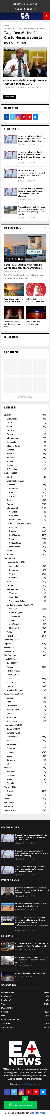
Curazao (10, 450)
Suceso (7, 768)
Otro (9, 764)
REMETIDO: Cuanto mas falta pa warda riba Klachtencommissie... (23, 266)
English (7, 473)
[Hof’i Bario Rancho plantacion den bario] (36, 289)
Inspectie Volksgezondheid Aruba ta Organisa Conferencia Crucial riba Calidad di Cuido (31, 139)
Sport (9, 582)
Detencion (11, 775)
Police (9, 551)
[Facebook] (7, 1092)
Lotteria (10, 686)
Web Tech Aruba (37, 1113)
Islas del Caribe (13, 446)
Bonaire (10, 454)
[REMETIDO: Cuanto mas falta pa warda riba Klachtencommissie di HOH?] (25, 248)
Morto (6, 787)
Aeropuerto (12, 721)
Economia (11, 682)
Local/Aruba (12, 419)
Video (6, 799)
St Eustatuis (9, 648)
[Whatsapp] (25, 1099)
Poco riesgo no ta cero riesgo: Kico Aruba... (13, 300)
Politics (10, 554)
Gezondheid (14, 566)
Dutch (6, 558)
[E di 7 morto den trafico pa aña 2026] (36, 312)
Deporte (10, 430)
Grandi (10, 791)
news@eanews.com (30, 1084)
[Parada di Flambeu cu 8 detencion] (7, 976)
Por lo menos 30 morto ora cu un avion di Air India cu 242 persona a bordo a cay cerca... (31, 960)
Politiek (10, 636)
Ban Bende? (9, 806)
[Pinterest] (29, 1092)
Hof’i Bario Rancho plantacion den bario (35, 300)
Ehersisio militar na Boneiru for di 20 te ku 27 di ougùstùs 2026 (31, 905)
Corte (9, 678)
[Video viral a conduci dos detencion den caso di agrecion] (14, 312)
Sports (10, 500)
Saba (11, 539)
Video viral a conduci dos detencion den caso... (13, 324)
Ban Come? (9, 803)
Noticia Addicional (15, 690)
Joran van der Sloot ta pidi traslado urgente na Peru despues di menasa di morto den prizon (32, 890)
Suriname (11, 760)
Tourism (10, 504)
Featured (8, 640)
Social (12, 49)
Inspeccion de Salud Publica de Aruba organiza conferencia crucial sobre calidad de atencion (31, 192)
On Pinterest (11, 352)
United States (15, 519)
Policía (10, 461)
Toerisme (11, 586)
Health (12, 485)
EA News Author (11, 87)
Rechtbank (13, 578)
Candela (10, 783)
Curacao (13, 527)
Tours (9, 713)
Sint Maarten (14, 535)
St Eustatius (12, 469)
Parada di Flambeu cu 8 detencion (30, 973)
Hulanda (10, 752)
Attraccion (11, 717)
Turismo (10, 434)
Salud (9, 423)
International (12, 508)
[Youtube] (36, 1092)
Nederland (14, 628)
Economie (13, 570)
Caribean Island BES (15, 523)
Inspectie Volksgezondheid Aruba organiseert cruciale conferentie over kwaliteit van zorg (31, 156)
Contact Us (32, 4)
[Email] (43, 1092)
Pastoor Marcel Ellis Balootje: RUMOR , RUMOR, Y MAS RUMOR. (25, 82)
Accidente (11, 772)
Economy (13, 489)
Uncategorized (10, 810)
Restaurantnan (13, 710)
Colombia (13, 516)
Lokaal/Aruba (12, 562)
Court (11, 492)
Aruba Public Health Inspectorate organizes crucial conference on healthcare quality (31, 174)
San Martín (11, 457)
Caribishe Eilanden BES (17, 605)
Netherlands (14, 547)
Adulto (9, 795)
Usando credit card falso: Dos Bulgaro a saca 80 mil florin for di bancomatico (32, 944)
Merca (9, 756)
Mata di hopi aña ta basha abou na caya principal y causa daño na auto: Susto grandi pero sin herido (31, 211)
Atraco (10, 779)
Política (10, 465)
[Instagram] (21, 1092)
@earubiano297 (25, 397)
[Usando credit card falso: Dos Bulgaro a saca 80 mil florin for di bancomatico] (7, 946)
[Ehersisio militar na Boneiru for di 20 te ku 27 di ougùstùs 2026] (7, 907)
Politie (9, 632)
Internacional (12, 438)
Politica (10, 671)
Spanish (7, 415)
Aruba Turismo (10, 694)
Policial (10, 667)
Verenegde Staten (17, 601)
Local (6, 49)
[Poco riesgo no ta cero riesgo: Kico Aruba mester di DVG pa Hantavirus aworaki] (14, 289)
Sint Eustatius (15, 543)
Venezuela (11, 442)
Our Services (19, 4)
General (10, 698)
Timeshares (12, 706)
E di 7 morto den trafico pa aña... (33, 323)
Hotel (9, 702)
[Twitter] (14, 1092)
